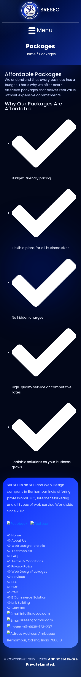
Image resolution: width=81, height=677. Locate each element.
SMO (15, 587)
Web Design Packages (29, 571)
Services (18, 576)
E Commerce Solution (28, 597)
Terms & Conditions (27, 561)
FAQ (14, 556)
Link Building (20, 602)
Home (16, 535)
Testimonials (21, 550)
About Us (18, 540)
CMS (15, 592)
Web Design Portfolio (28, 545)
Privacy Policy (22, 566)
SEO (14, 582)
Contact (18, 607)
